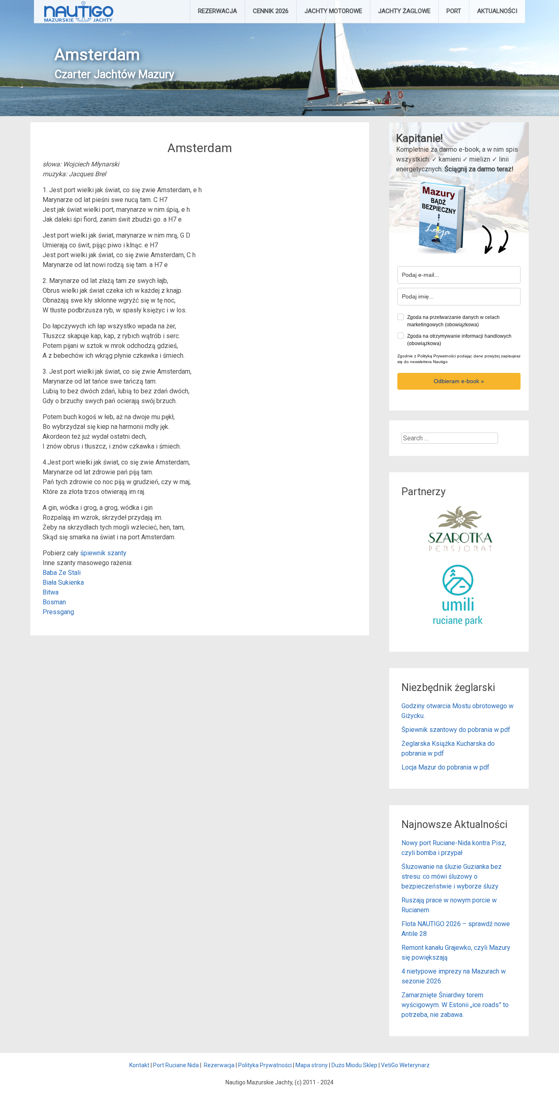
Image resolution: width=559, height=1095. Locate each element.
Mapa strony (311, 1065)
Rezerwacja (219, 1065)
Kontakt (139, 1065)
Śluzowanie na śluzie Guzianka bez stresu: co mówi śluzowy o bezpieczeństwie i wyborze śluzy (451, 876)
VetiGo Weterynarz (405, 1065)
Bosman (54, 602)
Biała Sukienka (63, 582)
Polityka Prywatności (265, 1065)
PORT (453, 11)
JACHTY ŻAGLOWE (404, 11)
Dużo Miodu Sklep (354, 1065)
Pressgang (58, 612)
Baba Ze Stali (62, 573)
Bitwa (51, 592)
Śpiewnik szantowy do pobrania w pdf (455, 730)
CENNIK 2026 (271, 11)
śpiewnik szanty (103, 553)
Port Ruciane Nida (176, 1065)
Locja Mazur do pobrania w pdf (445, 767)
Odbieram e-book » (459, 381)
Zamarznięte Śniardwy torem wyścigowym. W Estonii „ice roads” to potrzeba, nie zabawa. (455, 1005)
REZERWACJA (217, 11)
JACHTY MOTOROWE (333, 11)
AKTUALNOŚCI (497, 11)
